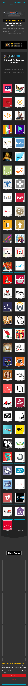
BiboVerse (21, 2)
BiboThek (14, 4)
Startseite (6, 2)
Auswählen (14, 679)
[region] (14, 673)
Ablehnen (14, 683)
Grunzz (13, 2)
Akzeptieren (14, 675)
